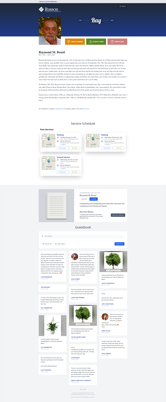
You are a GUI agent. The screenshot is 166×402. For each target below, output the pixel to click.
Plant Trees (74, 148)
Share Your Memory (118, 215)
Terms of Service (88, 394)
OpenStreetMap (85, 397)
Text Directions (62, 148)
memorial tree (59, 109)
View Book (84, 199)
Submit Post (119, 244)
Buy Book (93, 199)
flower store (85, 109)
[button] (48, 139)
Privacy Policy (78, 394)
